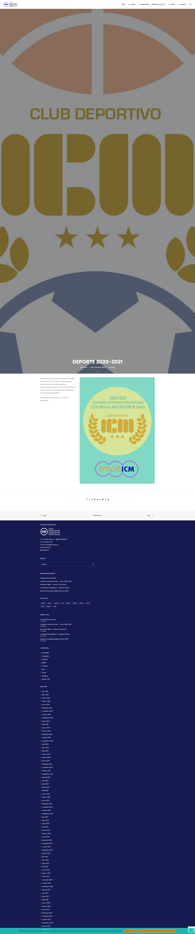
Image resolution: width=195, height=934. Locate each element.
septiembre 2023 (47, 774)
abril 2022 (45, 827)
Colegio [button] (133, 4)
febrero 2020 (46, 906)
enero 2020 (45, 909)
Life (63, 603)
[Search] (68, 564)
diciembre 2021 (47, 840)
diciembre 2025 (47, 708)
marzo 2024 (46, 754)
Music (68, 603)
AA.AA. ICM (46, 679)
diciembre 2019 (47, 913)
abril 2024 (45, 751)
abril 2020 (45, 900)
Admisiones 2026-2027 (158, 4)
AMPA (103, 367)
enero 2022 (45, 837)
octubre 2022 (46, 810)
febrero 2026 (46, 701)
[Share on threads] (92, 499)
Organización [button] (144, 4)
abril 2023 (45, 790)
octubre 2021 (46, 847)
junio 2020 (45, 896)
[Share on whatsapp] (100, 499)
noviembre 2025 (47, 711)
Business (45, 676)
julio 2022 (45, 817)
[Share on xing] (105, 499)
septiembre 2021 (47, 850)
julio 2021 (45, 857)
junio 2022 (45, 820)
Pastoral (45, 659)
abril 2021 (45, 867)
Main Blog (97, 515)
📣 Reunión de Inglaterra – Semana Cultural (54, 588)
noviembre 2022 (47, 807)
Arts (43, 669)
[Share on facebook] (87, 499)
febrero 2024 (46, 757)
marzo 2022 (46, 830)
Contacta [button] (183, 4)
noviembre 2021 (47, 843)
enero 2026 (45, 704)
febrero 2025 (46, 731)
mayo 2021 (45, 863)
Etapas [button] (173, 4)
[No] (192, 931)
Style (88, 603)
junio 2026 (45, 695)
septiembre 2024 (47, 741)
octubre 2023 (46, 771)
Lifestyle (45, 666)
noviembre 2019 (47, 916)
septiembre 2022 (47, 814)
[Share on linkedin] (97, 499)
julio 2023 (45, 781)
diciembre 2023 (47, 764)
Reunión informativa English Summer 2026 (54, 591)
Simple (75, 603)
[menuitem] (123, 4)
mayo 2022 (45, 824)
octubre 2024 (46, 738)
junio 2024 (45, 748)
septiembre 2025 (47, 718)
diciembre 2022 (47, 804)
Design (43, 603)
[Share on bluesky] (103, 499)
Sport (81, 603)
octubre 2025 (46, 714)
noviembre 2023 (47, 767)
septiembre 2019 (47, 923)
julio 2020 (45, 893)
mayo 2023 (45, 787)
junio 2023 (45, 784)
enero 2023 (45, 800)
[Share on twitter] (89, 499)
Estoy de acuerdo (130, 931)
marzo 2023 (46, 794)
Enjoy (50, 603)
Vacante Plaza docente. (48, 578)
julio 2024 (45, 744)
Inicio (123, 4)
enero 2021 (45, 876)
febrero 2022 (46, 833)
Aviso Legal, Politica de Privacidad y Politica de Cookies (157, 931)
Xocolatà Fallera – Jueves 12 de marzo (53, 584)
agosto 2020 (46, 890)
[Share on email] (108, 499)
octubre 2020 (46, 883)
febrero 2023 (46, 797)
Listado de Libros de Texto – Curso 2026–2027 (56, 581)
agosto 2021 (46, 853)
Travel (49, 606)
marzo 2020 (46, 903)
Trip (55, 606)
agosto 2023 (46, 777)
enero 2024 (45, 761)
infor (113, 367)
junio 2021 (45, 860)
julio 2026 (45, 691)
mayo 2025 (45, 721)
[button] (190, 4)
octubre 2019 (46, 919)
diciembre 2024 (47, 734)
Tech (42, 606)
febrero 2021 (46, 873)
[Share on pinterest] (95, 499)
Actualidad (96, 367)
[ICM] (10, 4)
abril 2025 (45, 724)
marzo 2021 (46, 870)
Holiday (56, 603)
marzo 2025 (46, 728)
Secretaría (45, 656)
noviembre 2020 (47, 880)
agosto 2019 (46, 926)
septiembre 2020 (47, 886)
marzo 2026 (46, 698)
